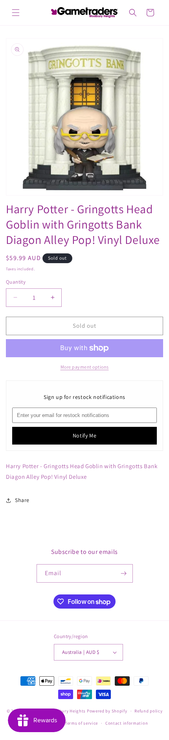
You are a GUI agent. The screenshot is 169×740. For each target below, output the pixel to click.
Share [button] (22, 500)
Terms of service (81, 723)
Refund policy (148, 711)
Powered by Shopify (107, 711)
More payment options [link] (85, 367)
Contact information (126, 723)
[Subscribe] (123, 573)
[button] (15, 12)
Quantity (16, 282)
